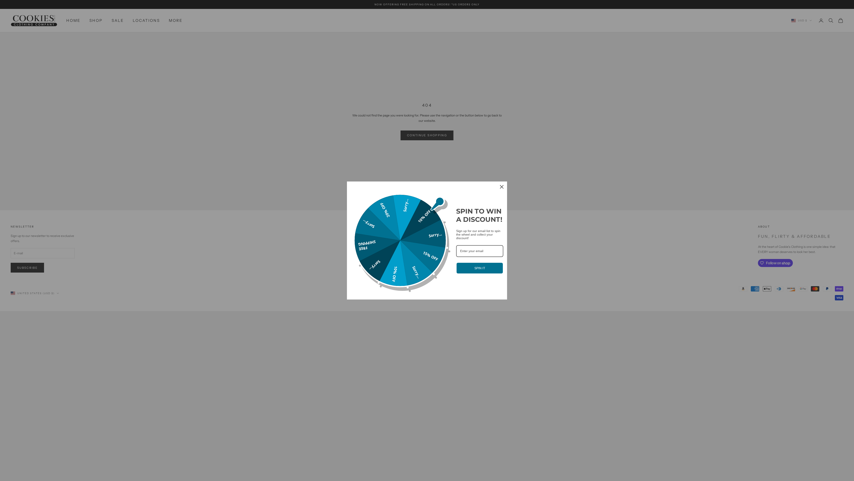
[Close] (501, 186)
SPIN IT (479, 268)
